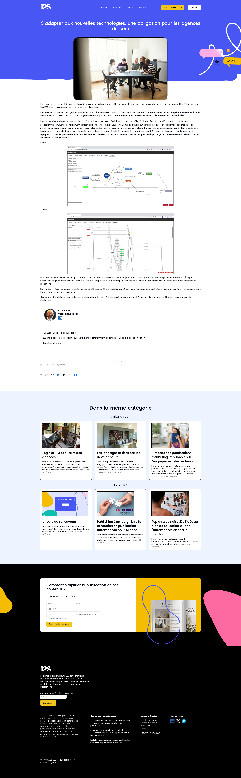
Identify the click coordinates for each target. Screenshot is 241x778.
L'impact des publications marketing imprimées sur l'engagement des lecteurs (172, 457)
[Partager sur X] (64, 375)
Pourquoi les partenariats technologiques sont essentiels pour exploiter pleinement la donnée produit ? (109, 733)
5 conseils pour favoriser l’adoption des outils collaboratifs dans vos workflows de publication (110, 723)
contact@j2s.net (164, 297)
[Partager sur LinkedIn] (58, 375)
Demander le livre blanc (59, 624)
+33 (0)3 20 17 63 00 (150, 733)
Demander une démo (173, 7)
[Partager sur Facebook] (75, 375)
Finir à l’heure (54, 343)
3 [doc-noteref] (185, 277)
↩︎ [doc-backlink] (77, 332)
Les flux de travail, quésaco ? (62, 332)
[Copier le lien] (69, 375)
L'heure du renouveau (59, 522)
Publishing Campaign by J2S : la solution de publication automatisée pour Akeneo (119, 526)
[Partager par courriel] (52, 375)
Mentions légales (48, 763)
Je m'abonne (48, 703)
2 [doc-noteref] (98, 124)
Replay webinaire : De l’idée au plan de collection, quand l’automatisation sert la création (174, 528)
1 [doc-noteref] (99, 120)
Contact (194, 7)
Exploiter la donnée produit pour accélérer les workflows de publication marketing (110, 741)
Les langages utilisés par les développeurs (118, 455)
